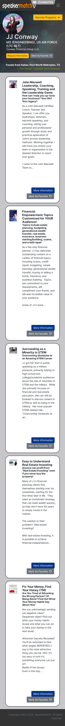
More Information (43, 190)
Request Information (17, 55)
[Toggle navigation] (58, 5)
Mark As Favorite (40, 55)
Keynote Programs (46, 17)
